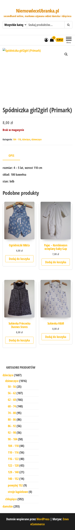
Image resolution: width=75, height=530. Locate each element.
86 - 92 (12, 426)
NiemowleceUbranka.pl (37, 10)
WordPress (43, 519)
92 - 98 (12, 432)
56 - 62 (12, 393)
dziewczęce (36, 139)
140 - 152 (13, 479)
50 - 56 (12, 386)
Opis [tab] (11, 155)
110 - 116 (13, 452)
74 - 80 (12, 413)
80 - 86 (12, 419)
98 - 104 (12, 439)
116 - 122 (13, 459)
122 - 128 (13, 465)
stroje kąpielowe (18, 492)
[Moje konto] (46, 39)
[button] (66, 54)
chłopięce (11, 499)
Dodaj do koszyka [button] (19, 259)
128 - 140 (13, 472)
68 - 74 (12, 406)
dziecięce (26, 139)
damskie (8, 506)
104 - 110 (17, 139)
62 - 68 (12, 400)
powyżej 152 (15, 485)
